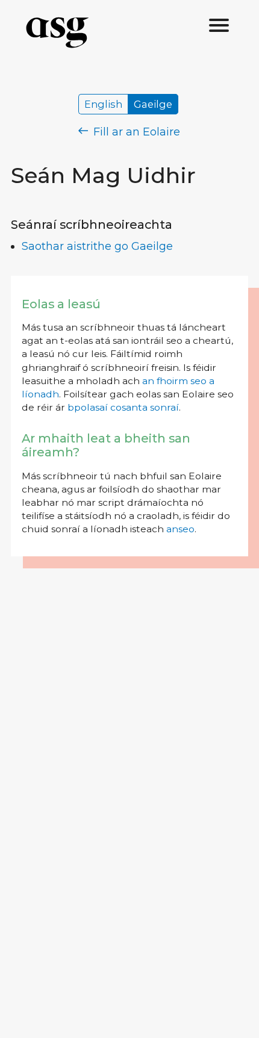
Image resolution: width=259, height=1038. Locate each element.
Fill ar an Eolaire (135, 131)
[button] (219, 26)
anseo (180, 529)
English (103, 104)
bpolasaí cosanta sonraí (123, 407)
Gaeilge (153, 104)
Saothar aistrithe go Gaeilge (97, 246)
